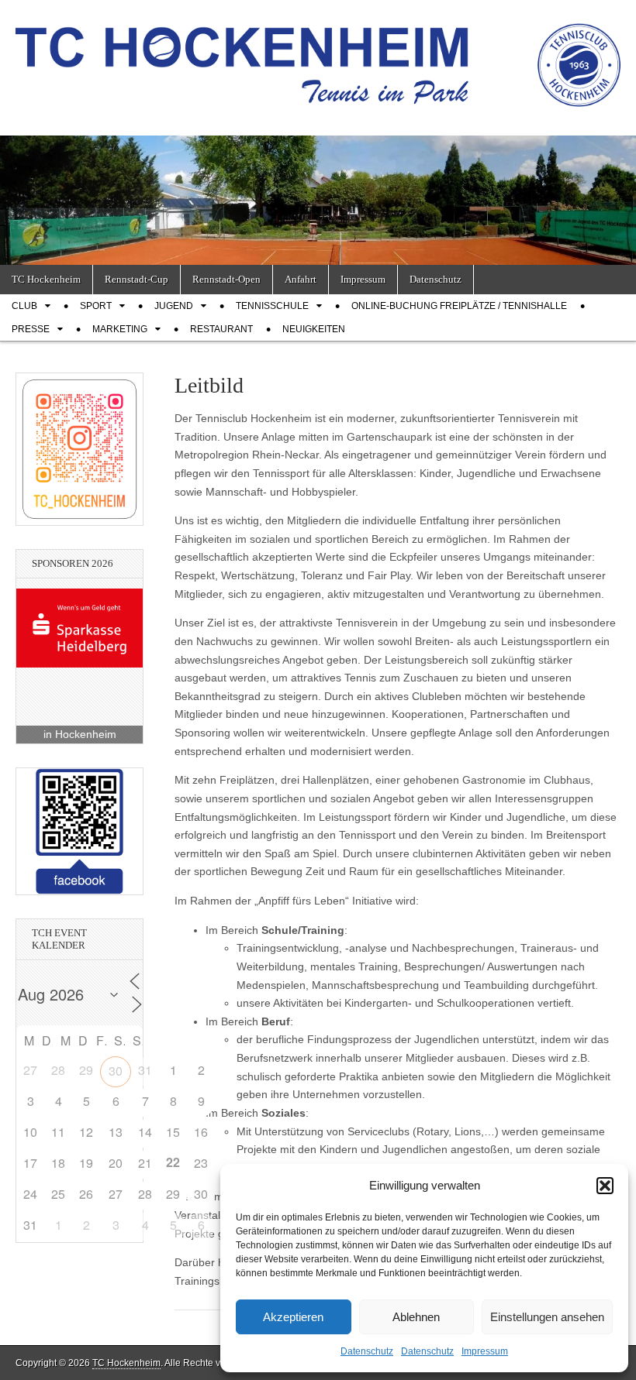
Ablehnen (416, 1316)
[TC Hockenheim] (318, 56)
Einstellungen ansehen (547, 1316)
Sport (96, 305)
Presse (31, 329)
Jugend (173, 305)
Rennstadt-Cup (136, 279)
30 (116, 1071)
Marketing (119, 329)
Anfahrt (300, 279)
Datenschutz (366, 1351)
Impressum (484, 1351)
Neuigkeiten (313, 329)
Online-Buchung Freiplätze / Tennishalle (459, 305)
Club (24, 305)
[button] (605, 1185)
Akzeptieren (293, 1316)
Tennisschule (272, 305)
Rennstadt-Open (226, 279)
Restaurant (221, 329)
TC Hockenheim (46, 279)
